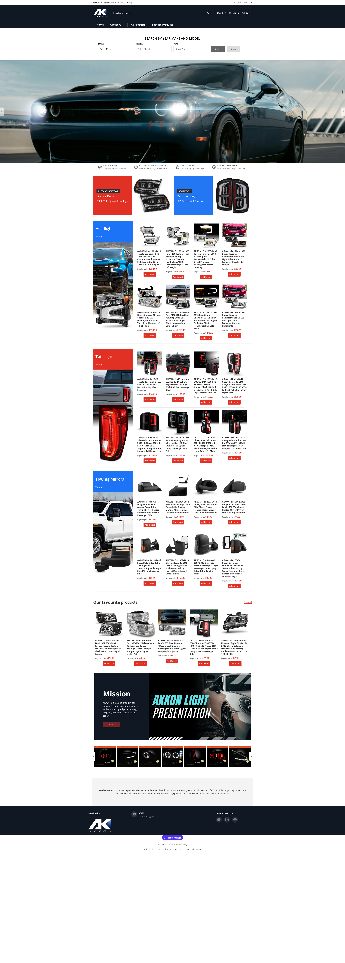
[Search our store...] (208, 13)
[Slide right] (343, 112)
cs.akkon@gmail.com (242, 2)
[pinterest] (235, 820)
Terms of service (176, 849)
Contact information (193, 849)
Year (175, 44)
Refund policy (149, 849)
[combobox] (161, 13)
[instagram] (227, 820)
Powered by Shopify (179, 844)
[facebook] (219, 820)
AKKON (167, 844)
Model (139, 44)
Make (101, 44)
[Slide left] (2, 112)
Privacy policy (162, 849)
